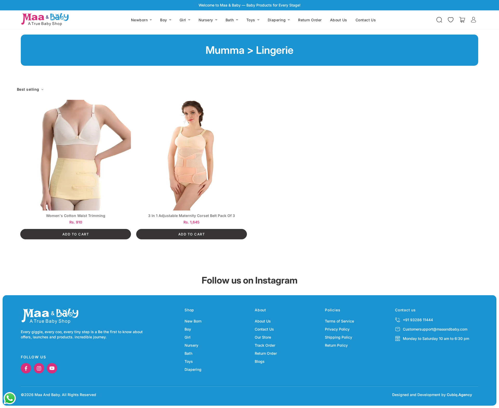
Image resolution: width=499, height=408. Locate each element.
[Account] (473, 20)
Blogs (260, 361)
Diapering (277, 20)
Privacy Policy (337, 329)
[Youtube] (52, 368)
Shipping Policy (338, 337)
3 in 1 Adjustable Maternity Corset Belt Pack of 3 (191, 216)
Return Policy (336, 345)
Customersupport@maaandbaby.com (435, 329)
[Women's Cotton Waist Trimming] (75, 155)
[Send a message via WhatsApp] (10, 398)
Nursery (206, 20)
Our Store (263, 337)
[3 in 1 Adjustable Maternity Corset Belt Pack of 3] (191, 155)
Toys (250, 20)
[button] (462, 20)
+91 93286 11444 (418, 320)
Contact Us (366, 20)
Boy (163, 20)
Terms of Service (339, 321)
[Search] (439, 20)
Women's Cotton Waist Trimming (75, 216)
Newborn (139, 20)
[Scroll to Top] (489, 380)
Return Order (310, 20)
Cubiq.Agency (459, 394)
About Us (338, 20)
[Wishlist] (451, 20)
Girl (183, 20)
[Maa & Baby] (46, 19)
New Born (193, 321)
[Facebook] (26, 368)
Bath (230, 20)
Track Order (265, 345)
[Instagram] (39, 368)
